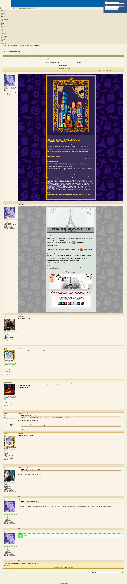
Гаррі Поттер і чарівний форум (10, 45)
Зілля (2, 20)
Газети (2, 40)
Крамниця (3, 22)
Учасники (3, 12)
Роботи (2, 29)
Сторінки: (5, 53)
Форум (20, 8)
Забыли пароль (121, 6)
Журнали (3, 35)
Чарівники (3, 26)
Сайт (33, 8)
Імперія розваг (23, 45)
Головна (2, 27)
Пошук (2, 14)
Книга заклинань (4, 19)
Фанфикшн (3, 39)
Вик (5, 316)
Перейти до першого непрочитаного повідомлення (31, 53)
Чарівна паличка (4, 17)
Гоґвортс (29, 8)
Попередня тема (58, 567)
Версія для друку (119, 70)
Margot (5, 467)
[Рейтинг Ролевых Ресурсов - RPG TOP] (64, 583)
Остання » (17, 53)
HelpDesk (3, 16)
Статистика (3, 33)
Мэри (19, 51)
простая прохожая (13, 51)
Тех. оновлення (4, 42)
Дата (20, 72)
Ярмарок (3, 24)
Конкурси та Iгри (32, 45)
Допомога (3, 13)
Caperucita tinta (8, 382)
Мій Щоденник (4, 36)
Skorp (5, 413)
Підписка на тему (103, 70)
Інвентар (3, 23)
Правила (3, 10)
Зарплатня (3, 43)
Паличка (24, 8)
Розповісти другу (111, 70)
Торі (5, 72)
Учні (2, 32)
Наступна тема (69, 567)
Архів (38, 45)
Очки (2, 30)
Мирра (5, 348)
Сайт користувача (22, 202)
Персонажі (3, 37)
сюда (63, 240)
